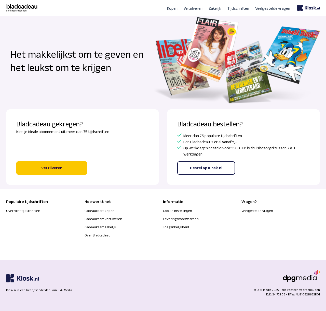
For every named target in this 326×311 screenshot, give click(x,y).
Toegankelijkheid (176, 227)
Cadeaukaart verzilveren (103, 219)
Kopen (172, 8)
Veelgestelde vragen (272, 8)
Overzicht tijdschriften (23, 211)
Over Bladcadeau (98, 235)
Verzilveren (193, 8)
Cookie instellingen (177, 211)
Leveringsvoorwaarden (181, 219)
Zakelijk (215, 8)
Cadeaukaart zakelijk (100, 227)
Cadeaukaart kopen (100, 211)
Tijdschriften (238, 8)
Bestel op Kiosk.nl (206, 168)
